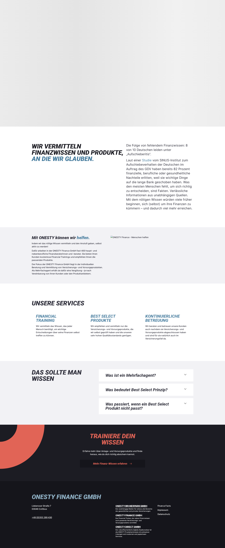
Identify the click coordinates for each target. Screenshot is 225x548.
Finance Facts (164, 506)
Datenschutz (164, 514)
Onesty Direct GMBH (128, 526)
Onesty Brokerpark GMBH (131, 506)
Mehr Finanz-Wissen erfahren (110, 463)
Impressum (163, 510)
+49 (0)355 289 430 (42, 517)
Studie (147, 160)
